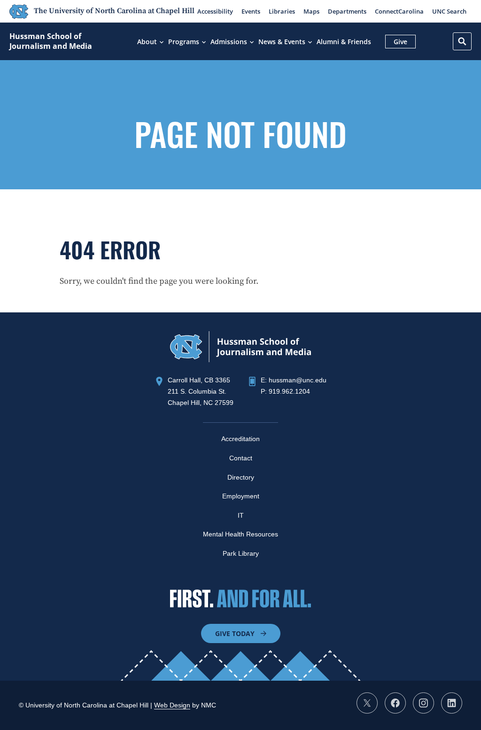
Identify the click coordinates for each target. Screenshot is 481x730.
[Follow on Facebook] (395, 703)
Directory (240, 477)
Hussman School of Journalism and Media (50, 41)
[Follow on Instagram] (423, 703)
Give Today (235, 633)
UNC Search (449, 11)
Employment (240, 496)
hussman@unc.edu (297, 380)
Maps (311, 11)
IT (241, 515)
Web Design (172, 705)
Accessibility (215, 11)
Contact (240, 458)
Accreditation (240, 439)
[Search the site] (462, 41)
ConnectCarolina (399, 11)
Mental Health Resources (240, 534)
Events (250, 11)
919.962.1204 (289, 391)
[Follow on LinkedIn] (451, 703)
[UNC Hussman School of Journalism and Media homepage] (240, 359)
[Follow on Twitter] (367, 703)
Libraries (282, 11)
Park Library (241, 553)
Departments (347, 11)
